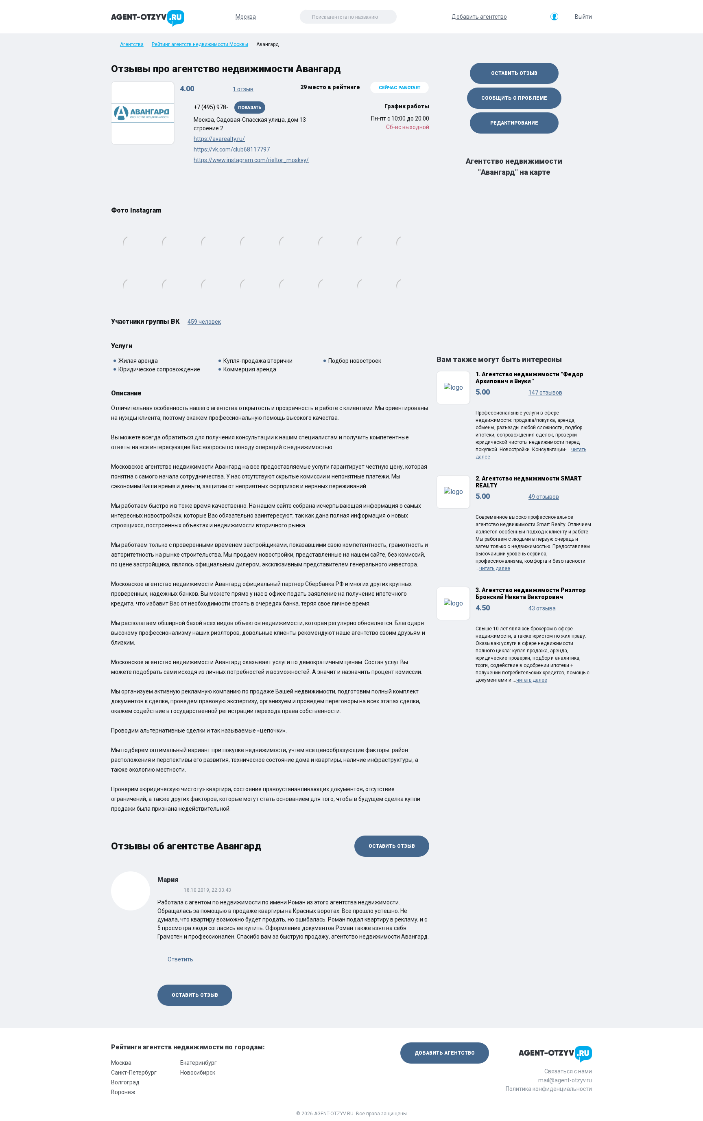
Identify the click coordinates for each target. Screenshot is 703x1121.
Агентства (132, 44)
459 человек (204, 321)
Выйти (583, 17)
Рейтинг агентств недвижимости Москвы (200, 44)
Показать (250, 107)
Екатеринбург (198, 1063)
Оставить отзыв (392, 846)
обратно (114, 261)
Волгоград (125, 1082)
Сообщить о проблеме (514, 98)
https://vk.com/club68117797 (232, 149)
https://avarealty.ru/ (219, 139)
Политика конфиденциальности (549, 1089)
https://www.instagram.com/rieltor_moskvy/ (251, 160)
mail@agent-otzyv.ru (565, 1080)
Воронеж (123, 1092)
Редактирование (514, 123)
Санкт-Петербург (134, 1072)
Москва (121, 1063)
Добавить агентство (479, 16)
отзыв (243, 89)
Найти (373, 17)
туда (425, 261)
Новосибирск (197, 1072)
